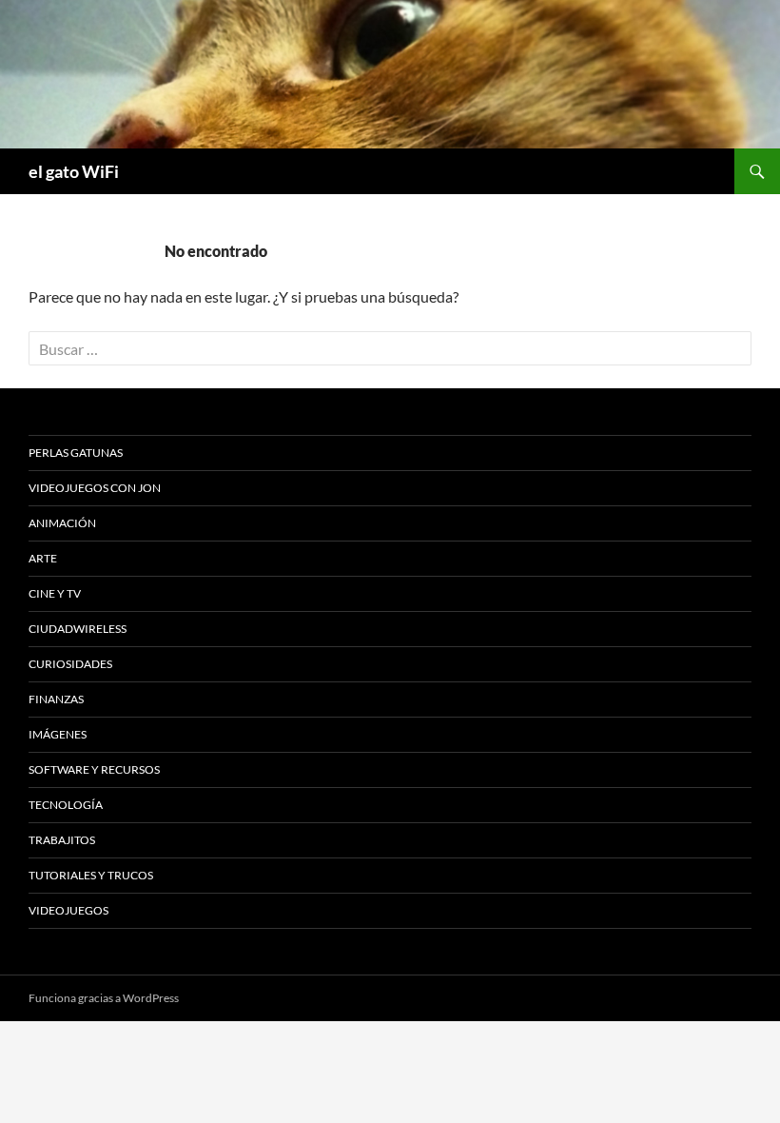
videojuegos (68, 910)
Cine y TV (55, 593)
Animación (62, 523)
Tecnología (66, 805)
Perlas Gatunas (76, 452)
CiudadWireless (78, 628)
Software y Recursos (94, 769)
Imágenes (58, 734)
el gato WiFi (74, 171)
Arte (43, 558)
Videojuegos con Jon (95, 488)
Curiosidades (70, 664)
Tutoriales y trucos (91, 875)
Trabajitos (62, 840)
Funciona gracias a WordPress (104, 998)
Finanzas (56, 699)
